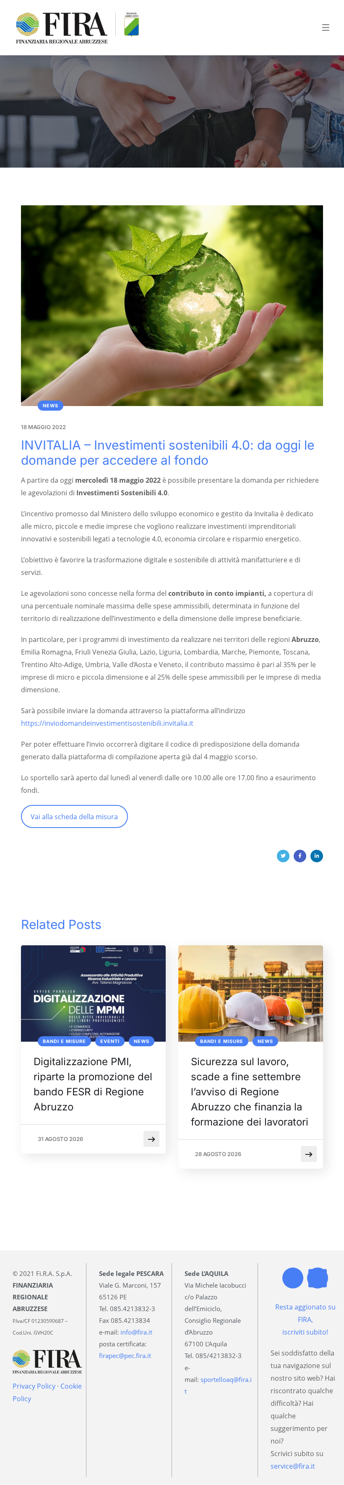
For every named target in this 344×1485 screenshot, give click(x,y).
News (50, 406)
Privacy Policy (34, 1386)
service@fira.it (293, 1466)
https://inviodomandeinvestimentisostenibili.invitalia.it (107, 723)
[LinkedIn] (316, 856)
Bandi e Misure (64, 1041)
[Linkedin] (317, 1278)
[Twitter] (283, 856)
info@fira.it (136, 1332)
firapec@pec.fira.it (125, 1355)
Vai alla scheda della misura (74, 816)
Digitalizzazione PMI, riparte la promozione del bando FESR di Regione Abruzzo (93, 1084)
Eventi (110, 1041)
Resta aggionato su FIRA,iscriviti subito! (305, 1319)
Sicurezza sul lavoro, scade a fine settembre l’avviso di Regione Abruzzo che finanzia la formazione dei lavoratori (249, 1092)
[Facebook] (300, 856)
